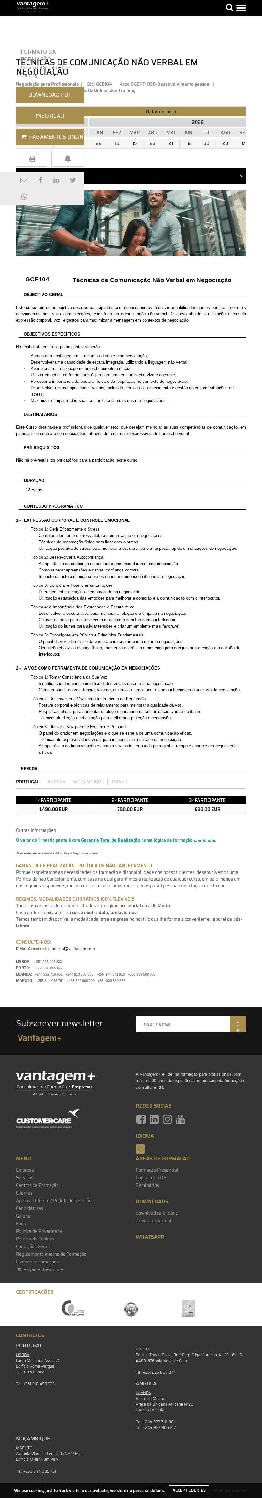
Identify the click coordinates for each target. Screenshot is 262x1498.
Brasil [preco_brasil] (120, 781)
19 (117, 143)
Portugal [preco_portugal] (28, 781)
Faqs (21, 1223)
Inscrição (50, 116)
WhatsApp (150, 1237)
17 (243, 143)
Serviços (24, 1177)
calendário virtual (153, 1220)
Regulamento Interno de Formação (51, 1254)
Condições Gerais (33, 1246)
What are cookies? (230, 1490)
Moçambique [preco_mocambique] (88, 781)
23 (152, 143)
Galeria (23, 1215)
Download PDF (50, 95)
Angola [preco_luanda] (56, 781)
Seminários (147, 1185)
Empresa (25, 1170)
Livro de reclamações (37, 1261)
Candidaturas (29, 1208)
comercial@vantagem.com (71, 949)
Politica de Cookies (35, 1238)
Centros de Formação (37, 1185)
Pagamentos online (42, 1269)
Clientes (24, 1192)
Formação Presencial (157, 1170)
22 (99, 143)
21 (170, 143)
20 (225, 143)
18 (188, 143)
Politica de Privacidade (39, 1231)
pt (140, 1149)
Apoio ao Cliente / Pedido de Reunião (54, 1200)
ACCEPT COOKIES (189, 1490)
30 (206, 143)
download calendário (157, 1213)
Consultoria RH (151, 1177)
